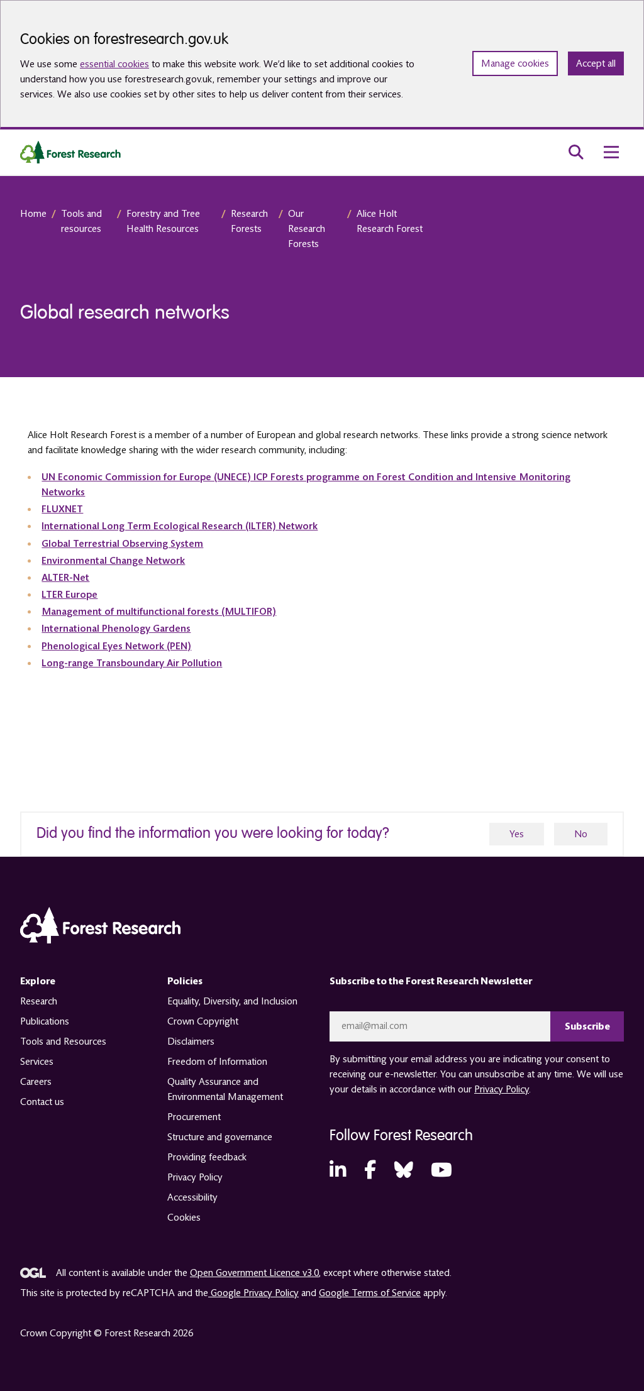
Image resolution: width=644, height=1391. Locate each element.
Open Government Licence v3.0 (254, 1272)
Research (38, 1001)
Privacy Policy (195, 1177)
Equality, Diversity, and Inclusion (232, 1001)
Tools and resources (81, 221)
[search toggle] (576, 152)
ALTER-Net (65, 577)
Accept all (596, 63)
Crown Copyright (202, 1021)
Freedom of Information (217, 1061)
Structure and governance (219, 1137)
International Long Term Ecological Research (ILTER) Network (180, 526)
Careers (36, 1081)
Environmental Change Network (113, 560)
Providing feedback (207, 1157)
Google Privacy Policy (253, 1293)
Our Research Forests (306, 229)
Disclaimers (190, 1041)
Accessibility (192, 1197)
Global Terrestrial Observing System (122, 543)
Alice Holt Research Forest (390, 221)
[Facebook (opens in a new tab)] (370, 1170)
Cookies (184, 1217)
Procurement (194, 1117)
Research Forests (249, 221)
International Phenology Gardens (116, 628)
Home (33, 213)
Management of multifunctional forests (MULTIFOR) (159, 611)
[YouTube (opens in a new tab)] (441, 1170)
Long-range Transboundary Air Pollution (132, 663)
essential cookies (114, 64)
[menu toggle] (611, 152)
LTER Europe (69, 594)
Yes (516, 834)
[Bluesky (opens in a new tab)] (403, 1170)
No (580, 834)
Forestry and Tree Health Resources (163, 221)
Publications (44, 1021)
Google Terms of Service (370, 1293)
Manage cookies (515, 63)
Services (36, 1061)
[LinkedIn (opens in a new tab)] (338, 1170)
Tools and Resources (63, 1041)
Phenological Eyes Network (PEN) (116, 646)
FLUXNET (62, 509)
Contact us (42, 1102)
